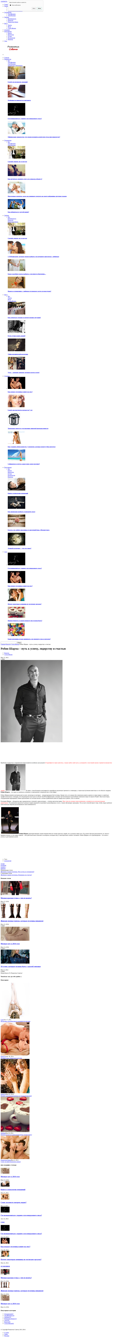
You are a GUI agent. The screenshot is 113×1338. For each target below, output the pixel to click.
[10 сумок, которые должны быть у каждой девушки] (15, 963)
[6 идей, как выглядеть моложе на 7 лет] (16, 406)
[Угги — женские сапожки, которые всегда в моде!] (16, 369)
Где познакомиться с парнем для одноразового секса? (25, 118)
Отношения (7, 12)
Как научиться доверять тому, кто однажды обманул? (25, 179)
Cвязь (6, 1334)
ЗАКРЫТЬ (4, 1)
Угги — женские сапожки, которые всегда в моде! (23, 372)
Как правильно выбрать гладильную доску (21, 511)
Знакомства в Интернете (15, 65)
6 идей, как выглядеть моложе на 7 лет (20, 410)
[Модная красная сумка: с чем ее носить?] (15, 894)
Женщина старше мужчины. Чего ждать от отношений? (17, 871)
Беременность (12, 19)
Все (9, 61)
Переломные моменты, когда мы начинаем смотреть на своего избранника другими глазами (37, 196)
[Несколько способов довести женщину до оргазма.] (15, 1018)
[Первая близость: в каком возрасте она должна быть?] (16, 617)
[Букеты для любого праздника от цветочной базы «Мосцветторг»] (16, 526)
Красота (6, 653)
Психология (11, 38)
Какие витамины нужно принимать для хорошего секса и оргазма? (29, 639)
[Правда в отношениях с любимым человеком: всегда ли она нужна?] (16, 288)
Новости (3, 1056)
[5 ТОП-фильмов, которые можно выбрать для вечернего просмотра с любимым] (16, 253)
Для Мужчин (12, 15)
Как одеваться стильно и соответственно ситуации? (24, 317)
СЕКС (3, 1222)
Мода (6, 23)
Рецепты (10, 39)
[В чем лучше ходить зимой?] (16, 332)
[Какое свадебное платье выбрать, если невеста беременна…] (16, 270)
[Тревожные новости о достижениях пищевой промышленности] (14, 425)
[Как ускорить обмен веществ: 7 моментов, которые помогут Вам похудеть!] (16, 443)
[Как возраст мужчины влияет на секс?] (16, 388)
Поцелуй (10, 20)
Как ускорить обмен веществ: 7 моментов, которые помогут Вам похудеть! (32, 447)
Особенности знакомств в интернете (19, 100)
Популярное (8, 31)
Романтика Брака (13, 22)
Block (34, 8)
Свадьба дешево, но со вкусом (17, 161)
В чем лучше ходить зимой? (16, 336)
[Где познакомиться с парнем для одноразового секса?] (16, 115)
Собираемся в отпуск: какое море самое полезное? (24, 464)
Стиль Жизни (12, 28)
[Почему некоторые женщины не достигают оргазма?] (16, 600)
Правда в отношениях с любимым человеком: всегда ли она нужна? (29, 291)
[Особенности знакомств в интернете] (16, 97)
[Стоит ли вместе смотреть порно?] (15, 1158)
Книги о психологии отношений (18, 493)
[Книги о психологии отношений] (16, 490)
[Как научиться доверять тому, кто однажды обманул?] (16, 175)
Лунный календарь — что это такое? (19, 548)
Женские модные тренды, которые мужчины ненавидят (22, 921)
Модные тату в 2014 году (10, 944)
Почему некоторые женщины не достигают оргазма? (24, 604)
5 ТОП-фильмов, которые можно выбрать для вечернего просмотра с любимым (33, 256)
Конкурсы (11, 34)
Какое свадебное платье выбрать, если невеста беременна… (27, 274)
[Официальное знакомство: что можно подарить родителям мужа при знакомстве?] (16, 133)
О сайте (6, 1332)
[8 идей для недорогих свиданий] (16, 78)
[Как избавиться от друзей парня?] (16, 208)
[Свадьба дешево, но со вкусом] (16, 158)
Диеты (10, 25)
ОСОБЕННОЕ (5, 1266)
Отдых (10, 36)
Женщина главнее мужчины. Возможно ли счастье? (16, 875)
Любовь (6, 17)
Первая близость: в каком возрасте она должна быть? (25, 620)
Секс (5, 41)
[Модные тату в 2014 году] (15, 940)
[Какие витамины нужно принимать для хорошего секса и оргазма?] (16, 635)
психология (7, 861)
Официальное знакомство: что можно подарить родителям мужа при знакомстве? (34, 137)
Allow (39, 8)
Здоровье (7, 30)
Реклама (6, 1335)
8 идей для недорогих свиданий (18, 82)
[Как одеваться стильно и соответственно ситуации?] (16, 314)
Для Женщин (12, 14)
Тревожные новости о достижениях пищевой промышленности (28, 428)
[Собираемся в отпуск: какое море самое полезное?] (16, 460)
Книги (10, 33)
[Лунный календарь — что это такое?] (16, 545)
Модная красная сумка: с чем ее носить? (16, 898)
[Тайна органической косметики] (16, 350)
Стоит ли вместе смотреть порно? (13, 1202)
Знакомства (7, 6)
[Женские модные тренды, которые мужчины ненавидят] (15, 917)
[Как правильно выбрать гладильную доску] (16, 508)
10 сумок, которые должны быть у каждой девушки (21, 966)
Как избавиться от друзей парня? (18, 212)
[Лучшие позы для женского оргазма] (15, 1055)
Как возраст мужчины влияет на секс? (20, 392)
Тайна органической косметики (18, 354)
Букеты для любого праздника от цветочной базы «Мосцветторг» (29, 530)
